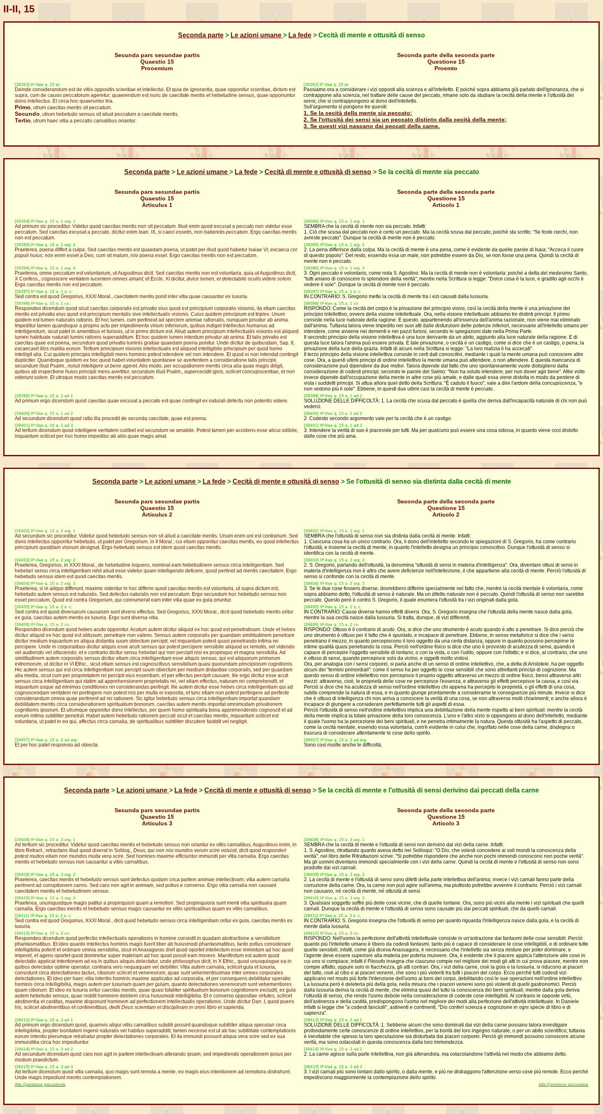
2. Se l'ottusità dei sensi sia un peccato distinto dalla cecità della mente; (405, 119)
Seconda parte (201, 35)
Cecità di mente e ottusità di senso (318, 171)
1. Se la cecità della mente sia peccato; (358, 113)
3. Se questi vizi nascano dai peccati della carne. (372, 126)
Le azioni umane (257, 35)
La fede (299, 35)
